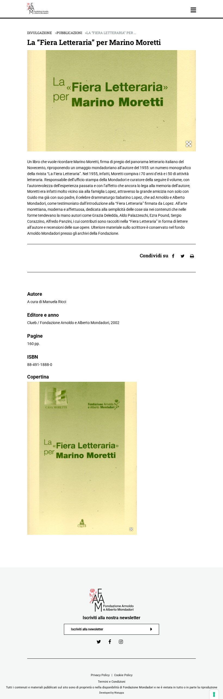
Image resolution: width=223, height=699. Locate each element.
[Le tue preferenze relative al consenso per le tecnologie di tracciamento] (214, 694)
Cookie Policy (123, 675)
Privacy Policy (100, 675)
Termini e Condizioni (111, 681)
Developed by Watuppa (111, 692)
